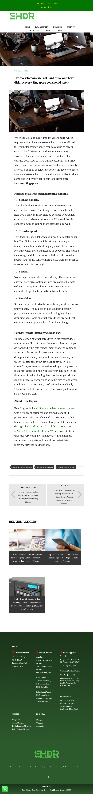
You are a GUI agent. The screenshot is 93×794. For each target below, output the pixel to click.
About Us (22, 767)
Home (12, 767)
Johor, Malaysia (18, 723)
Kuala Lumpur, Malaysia (21, 726)
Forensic (33, 767)
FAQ (50, 767)
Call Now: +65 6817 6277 (46, 3)
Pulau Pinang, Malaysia (21, 729)
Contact (80, 767)
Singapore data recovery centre (66, 467)
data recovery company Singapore (22, 467)
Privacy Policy (62, 767)
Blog (43, 767)
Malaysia (39, 720)
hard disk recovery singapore (45, 467)
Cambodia (40, 726)
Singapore (16, 720)
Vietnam (39, 723)
